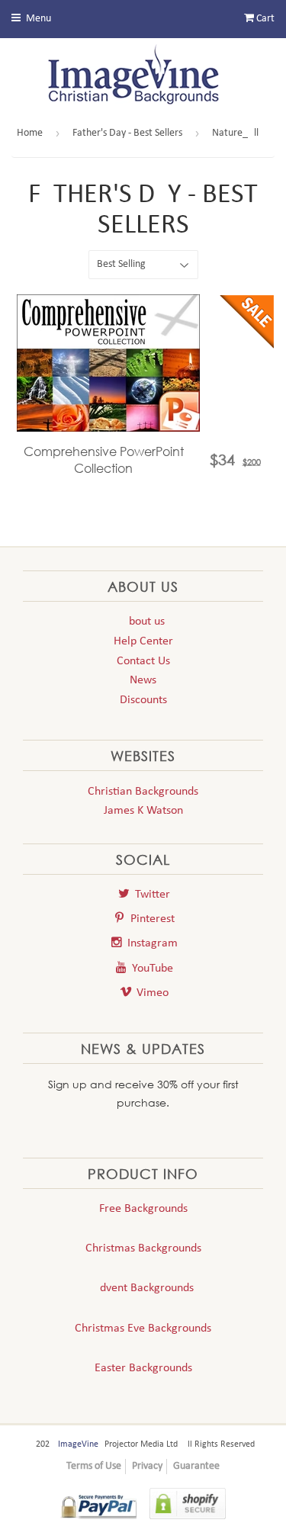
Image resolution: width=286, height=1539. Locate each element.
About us (143, 621)
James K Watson (143, 811)
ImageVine (78, 1444)
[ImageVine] (143, 78)
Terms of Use (93, 1466)
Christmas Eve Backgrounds (143, 1328)
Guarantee (196, 1466)
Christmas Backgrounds (143, 1248)
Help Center (143, 641)
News (143, 680)
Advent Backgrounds (143, 1288)
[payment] (98, 1506)
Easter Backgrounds (143, 1368)
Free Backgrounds (143, 1209)
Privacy (147, 1466)
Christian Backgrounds (143, 792)
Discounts (143, 700)
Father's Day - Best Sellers (127, 133)
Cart (264, 18)
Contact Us (143, 661)
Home (30, 133)
